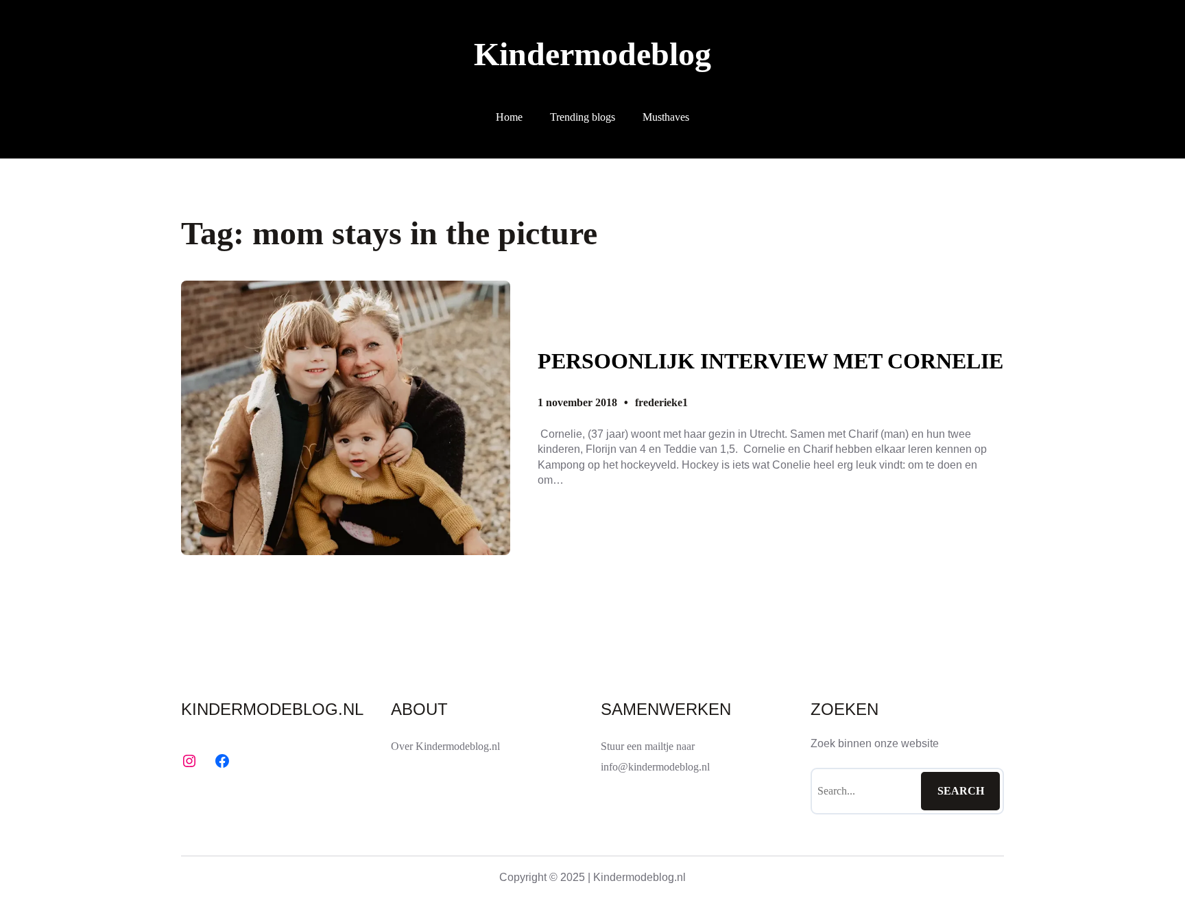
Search (960, 791)
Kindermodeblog (592, 54)
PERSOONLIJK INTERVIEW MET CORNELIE (770, 361)
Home (509, 117)
